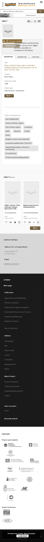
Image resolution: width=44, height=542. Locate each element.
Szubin (27, 131)
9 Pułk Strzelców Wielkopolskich (17, 157)
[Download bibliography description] (10, 222)
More (35, 228)
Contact (7, 396)
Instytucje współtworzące (13, 317)
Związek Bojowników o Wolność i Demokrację (17, 148)
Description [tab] (8, 57)
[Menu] (41, 2)
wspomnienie (9, 91)
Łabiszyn (17, 131)
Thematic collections (11, 303)
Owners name (9, 350)
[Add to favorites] (35, 21)
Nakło (8, 131)
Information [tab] (22, 57)
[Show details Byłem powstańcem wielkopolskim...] (37, 222)
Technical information (12, 386)
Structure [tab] (35, 57)
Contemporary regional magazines (16, 307)
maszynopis (20, 91)
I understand (22, 536)
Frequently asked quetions (13, 391)
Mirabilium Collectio (11, 321)
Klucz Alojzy (8, 77)
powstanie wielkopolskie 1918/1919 (18, 143)
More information (29, 533)
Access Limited (15, 41)
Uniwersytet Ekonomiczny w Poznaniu (17, 312)
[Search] (40, 11)
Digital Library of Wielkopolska (15, 298)
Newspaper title (10, 364)
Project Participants (11, 382)
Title (5, 346)
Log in (6, 411)
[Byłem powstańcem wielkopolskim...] (31, 192)
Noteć (8, 135)
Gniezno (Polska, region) (14, 123)
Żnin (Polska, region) (13, 127)
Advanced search (31, 15)
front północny (11, 153)
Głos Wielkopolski (12, 119)
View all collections (11, 328)
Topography (8, 341)
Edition (6, 369)
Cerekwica (28, 127)
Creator (7, 355)
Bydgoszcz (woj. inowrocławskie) (17, 139)
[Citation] (39, 21)
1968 (6, 84)
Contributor (8, 360)
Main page (8, 286)
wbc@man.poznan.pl (11, 264)
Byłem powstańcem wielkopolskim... (30, 206)
